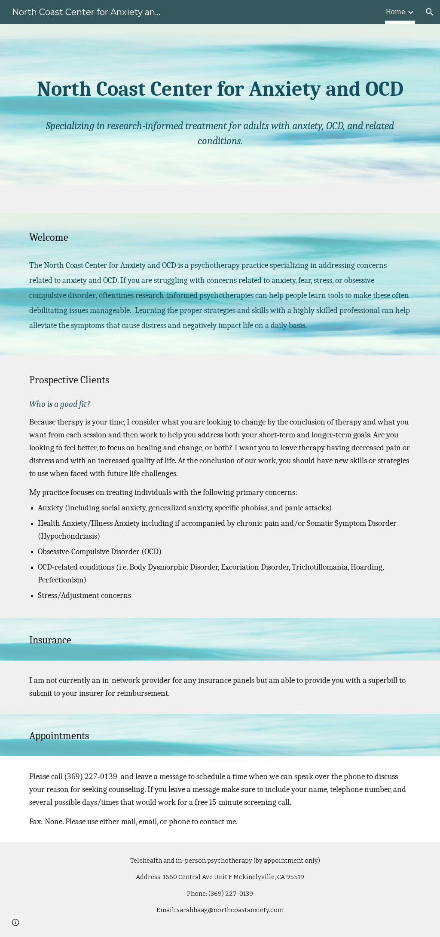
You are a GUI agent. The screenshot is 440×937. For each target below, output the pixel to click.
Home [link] (395, 12)
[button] (429, 12)
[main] (220, 105)
